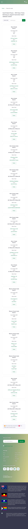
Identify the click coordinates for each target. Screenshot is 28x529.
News (4, 452)
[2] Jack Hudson (14, 184)
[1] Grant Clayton (14, 38)
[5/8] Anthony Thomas (14, 160)
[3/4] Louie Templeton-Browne (14, 389)
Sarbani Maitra (14, 346)
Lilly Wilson (14, 301)
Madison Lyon (14, 324)
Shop (16, 460)
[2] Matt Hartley (14, 65)
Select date (6, 20)
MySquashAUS (6, 456)
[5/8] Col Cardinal (14, 88)
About (16, 456)
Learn (4, 458)
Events (4, 460)
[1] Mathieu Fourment (14, 86)
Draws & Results (18, 452)
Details (14, 44)
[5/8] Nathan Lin (14, 255)
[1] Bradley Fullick (14, 157)
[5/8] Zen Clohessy (14, 136)
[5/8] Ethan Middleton (14, 181)
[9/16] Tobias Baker (14, 109)
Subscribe (21, 441)
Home (3, 8)
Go (23, 20)
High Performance (18, 454)
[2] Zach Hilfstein (14, 112)
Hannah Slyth (14, 321)
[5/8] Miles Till (14, 41)
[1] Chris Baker (14, 133)
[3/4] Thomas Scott (14, 228)
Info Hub (17, 458)
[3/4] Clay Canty (14, 392)
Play (4, 454)
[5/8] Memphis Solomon (14, 62)
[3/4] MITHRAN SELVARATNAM (14, 207)
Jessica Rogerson (14, 298)
